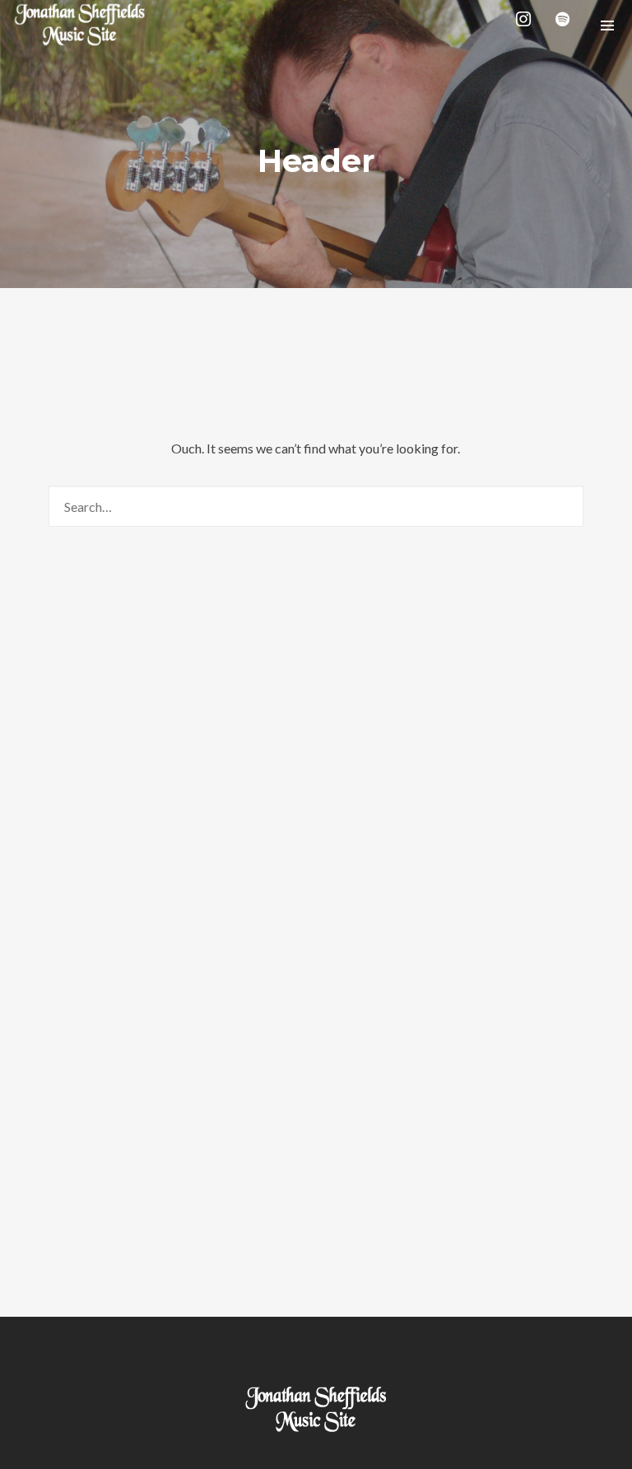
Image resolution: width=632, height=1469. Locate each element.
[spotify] (566, 25)
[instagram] (527, 25)
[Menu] (607, 24)
